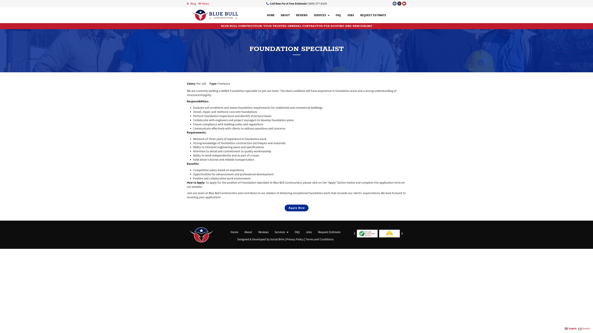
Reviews (302, 15)
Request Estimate (373, 15)
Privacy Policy (295, 239)
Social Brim (277, 239)
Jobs (350, 15)
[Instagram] (399, 4)
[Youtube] (404, 4)
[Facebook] (395, 4)
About (285, 15)
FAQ (338, 15)
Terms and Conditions (320, 239)
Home (271, 15)
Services (320, 15)
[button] (375, 239)
